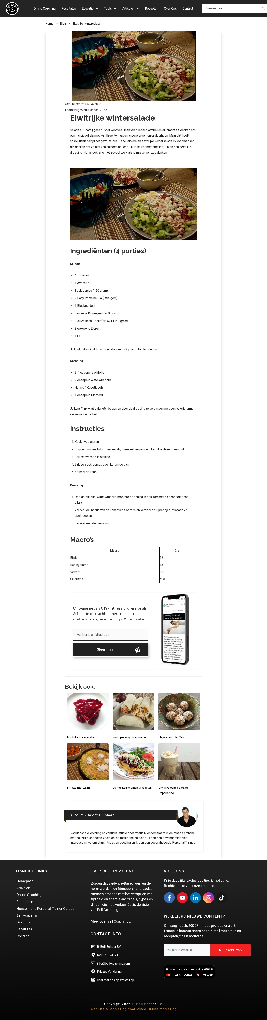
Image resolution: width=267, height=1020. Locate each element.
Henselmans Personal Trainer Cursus (45, 908)
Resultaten (24, 902)
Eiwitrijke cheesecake (80, 737)
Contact (22, 936)
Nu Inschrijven (230, 950)
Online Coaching (29, 895)
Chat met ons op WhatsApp (115, 980)
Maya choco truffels (172, 737)
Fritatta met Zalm (78, 787)
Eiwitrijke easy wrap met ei (129, 737)
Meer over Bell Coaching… (111, 921)
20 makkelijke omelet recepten (132, 787)
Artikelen (23, 888)
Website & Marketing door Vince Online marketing (133, 1009)
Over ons (23, 922)
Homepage (25, 881)
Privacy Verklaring (109, 972)
